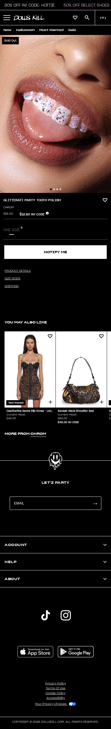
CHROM (8, 207)
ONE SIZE (11, 230)
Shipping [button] (11, 286)
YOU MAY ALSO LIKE (26, 322)
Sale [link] (72, 30)
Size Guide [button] (12, 278)
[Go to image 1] (51, 189)
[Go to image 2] (54, 189)
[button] (28, 5)
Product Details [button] (18, 270)
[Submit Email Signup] (95, 503)
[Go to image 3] (57, 189)
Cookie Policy (55, 693)
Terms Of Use (55, 688)
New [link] (7, 30)
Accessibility (55, 698)
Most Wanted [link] (51, 30)
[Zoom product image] (55, 114)
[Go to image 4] (60, 189)
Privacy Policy (55, 683)
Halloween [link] (25, 30)
